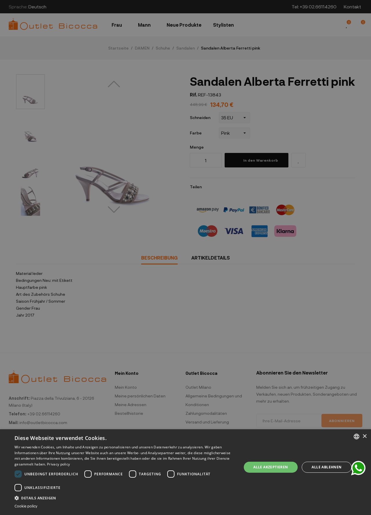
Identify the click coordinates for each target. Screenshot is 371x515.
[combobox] (356, 436)
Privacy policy (58, 464)
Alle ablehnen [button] (326, 467)
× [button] (364, 436)
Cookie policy (25, 506)
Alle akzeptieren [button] (270, 467)
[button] (124, 497)
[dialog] (185, 472)
